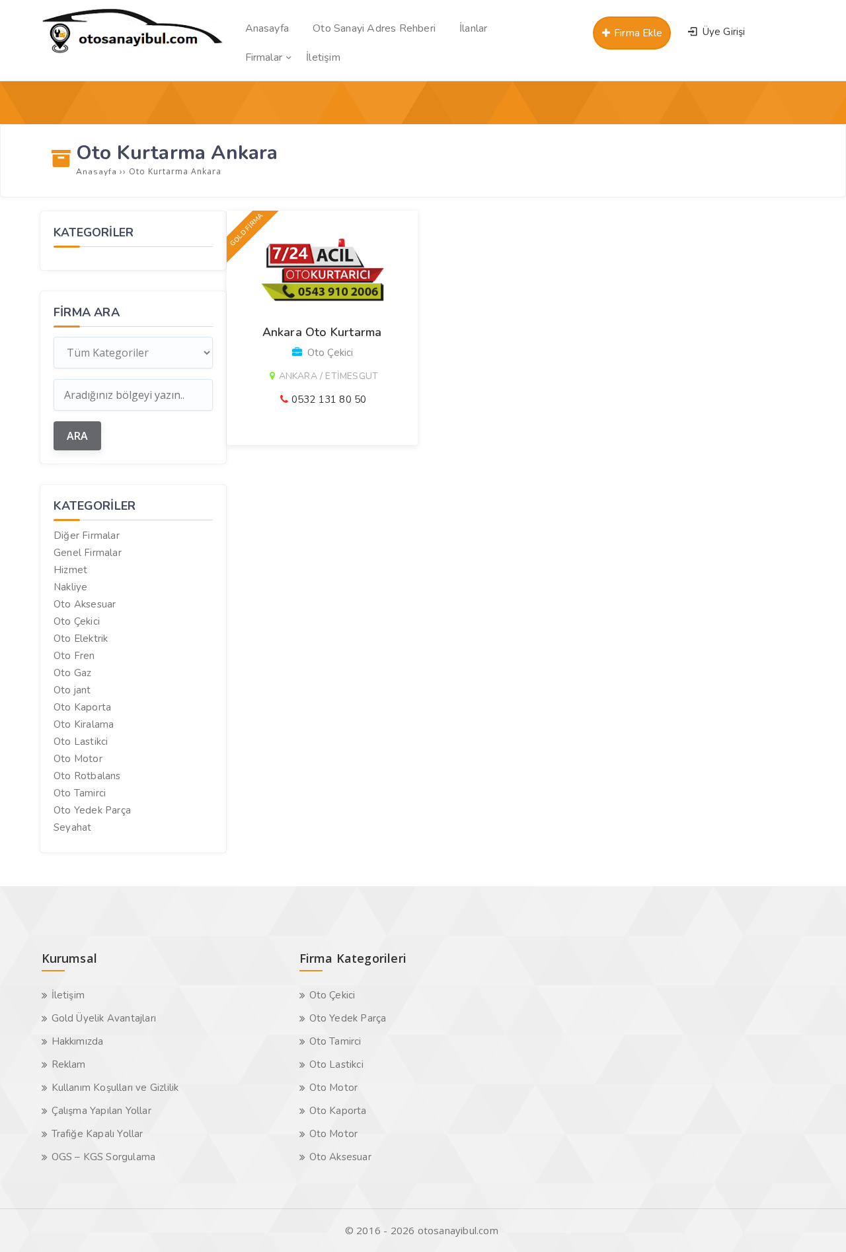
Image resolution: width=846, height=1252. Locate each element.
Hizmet (70, 569)
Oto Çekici (77, 621)
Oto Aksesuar (85, 604)
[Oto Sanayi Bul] (133, 52)
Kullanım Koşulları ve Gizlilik (115, 1087)
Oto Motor (78, 758)
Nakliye (70, 587)
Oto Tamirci (80, 793)
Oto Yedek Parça (92, 810)
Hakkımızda (78, 1041)
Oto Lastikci (81, 741)
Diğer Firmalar (87, 535)
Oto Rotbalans (87, 775)
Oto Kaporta (82, 707)
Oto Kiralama (84, 724)
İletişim (68, 995)
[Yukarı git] (816, 1222)
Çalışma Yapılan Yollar (101, 1110)
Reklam (69, 1064)
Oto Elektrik (81, 638)
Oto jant (72, 690)
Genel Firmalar (88, 552)
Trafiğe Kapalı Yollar (97, 1133)
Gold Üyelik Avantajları (104, 1018)
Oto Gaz (72, 672)
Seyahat (72, 827)
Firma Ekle (636, 33)
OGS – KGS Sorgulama (104, 1157)
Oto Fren (74, 655)
